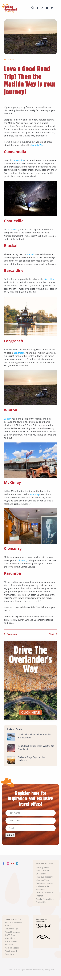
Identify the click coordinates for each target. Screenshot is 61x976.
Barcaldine (49, 279)
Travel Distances (12, 932)
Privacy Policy (38, 969)
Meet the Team (42, 880)
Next (51, 634)
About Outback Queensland (42, 872)
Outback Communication (12, 946)
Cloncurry (23, 560)
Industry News (42, 867)
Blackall (30, 254)
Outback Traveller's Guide (13, 924)
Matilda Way (37, 145)
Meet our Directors (44, 877)
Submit (10, 834)
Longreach (19, 352)
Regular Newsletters (45, 899)
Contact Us (41, 902)
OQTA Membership (44, 883)
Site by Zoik (49, 969)
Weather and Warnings (11, 952)
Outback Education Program (44, 894)
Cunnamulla (18, 160)
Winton (7, 418)
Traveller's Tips (11, 929)
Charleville (12, 229)
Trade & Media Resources (42, 888)
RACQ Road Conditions (10, 936)
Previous (12, 634)
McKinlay (34, 494)
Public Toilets (11, 941)
